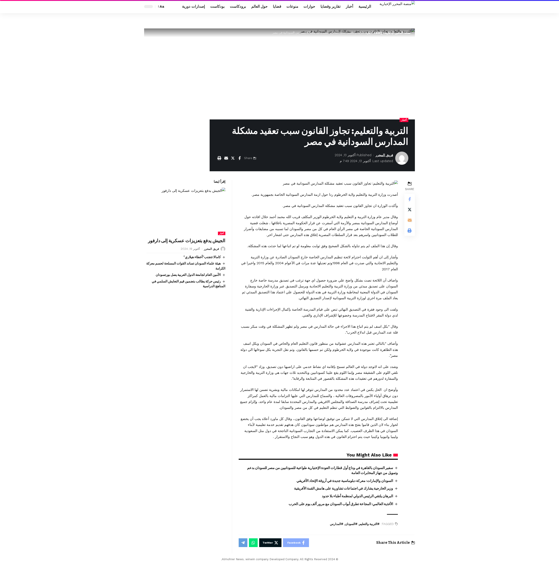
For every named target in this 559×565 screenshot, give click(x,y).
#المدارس (336, 524)
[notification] (176, 6)
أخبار (404, 119)
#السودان (351, 524)
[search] (169, 6)
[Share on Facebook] (239, 158)
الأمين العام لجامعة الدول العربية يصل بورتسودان (188, 275)
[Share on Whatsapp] (253, 542)
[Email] (226, 158)
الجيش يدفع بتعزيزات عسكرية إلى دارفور (186, 241)
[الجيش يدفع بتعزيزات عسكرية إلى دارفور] (185, 211)
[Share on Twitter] (233, 158)
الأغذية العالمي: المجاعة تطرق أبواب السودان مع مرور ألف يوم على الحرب (341, 504)
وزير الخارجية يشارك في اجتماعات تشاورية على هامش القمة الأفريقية (343, 488)
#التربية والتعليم (369, 524)
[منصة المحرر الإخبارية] (397, 6)
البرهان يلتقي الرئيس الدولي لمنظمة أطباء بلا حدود (357, 496)
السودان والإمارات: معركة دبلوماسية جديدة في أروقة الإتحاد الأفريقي (345, 481)
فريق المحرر (384, 155)
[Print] (219, 158)
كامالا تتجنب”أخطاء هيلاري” (202, 257)
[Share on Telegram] (243, 542)
